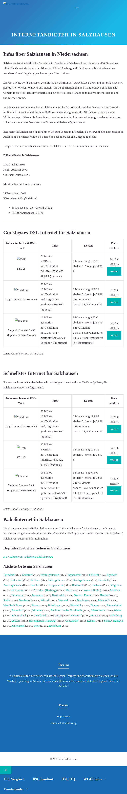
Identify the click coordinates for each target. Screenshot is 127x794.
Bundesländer (14, 789)
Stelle (6, 600)
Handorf (105, 595)
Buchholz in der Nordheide (66, 610)
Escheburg (54, 625)
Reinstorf (76, 615)
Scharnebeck (19, 615)
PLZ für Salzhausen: (23, 212)
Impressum (63, 716)
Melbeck (115, 590)
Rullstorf (41, 615)
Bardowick (58, 595)
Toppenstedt (74, 574)
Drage (94, 605)
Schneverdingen (113, 620)
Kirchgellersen (82, 580)
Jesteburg (37, 595)
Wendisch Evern (12, 605)
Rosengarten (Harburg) (42, 620)
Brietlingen (54, 605)
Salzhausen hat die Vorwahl (28, 207)
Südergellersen (56, 580)
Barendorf (17, 610)
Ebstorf (16, 620)
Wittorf (45, 600)
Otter (37, 625)
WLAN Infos (93, 779)
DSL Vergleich (14, 779)
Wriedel (37, 610)
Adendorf (103, 600)
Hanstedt (103, 580)
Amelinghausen (12, 585)
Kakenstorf (18, 625)
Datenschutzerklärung (64, 723)
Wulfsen (35, 580)
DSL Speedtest (43, 779)
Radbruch (78, 585)
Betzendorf (18, 590)
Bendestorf (25, 600)
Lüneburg (17, 595)
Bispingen (83, 600)
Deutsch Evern (82, 595)
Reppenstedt (56, 585)
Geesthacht (71, 620)
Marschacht (98, 610)
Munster (95, 615)
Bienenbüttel (114, 605)
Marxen (70, 590)
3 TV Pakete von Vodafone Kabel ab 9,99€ (28, 556)
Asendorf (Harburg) (45, 590)
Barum (35, 605)
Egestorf (112, 574)
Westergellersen (49, 574)
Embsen (97, 585)
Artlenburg (115, 615)
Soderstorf (16, 580)
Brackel (35, 585)
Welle (117, 610)
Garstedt (94, 574)
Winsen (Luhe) (92, 590)
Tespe (58, 615)
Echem (91, 620)
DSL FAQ (68, 779)
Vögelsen (116, 585)
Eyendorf (8, 574)
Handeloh (76, 605)
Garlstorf (27, 574)
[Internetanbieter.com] (16, 4)
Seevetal (63, 600)
